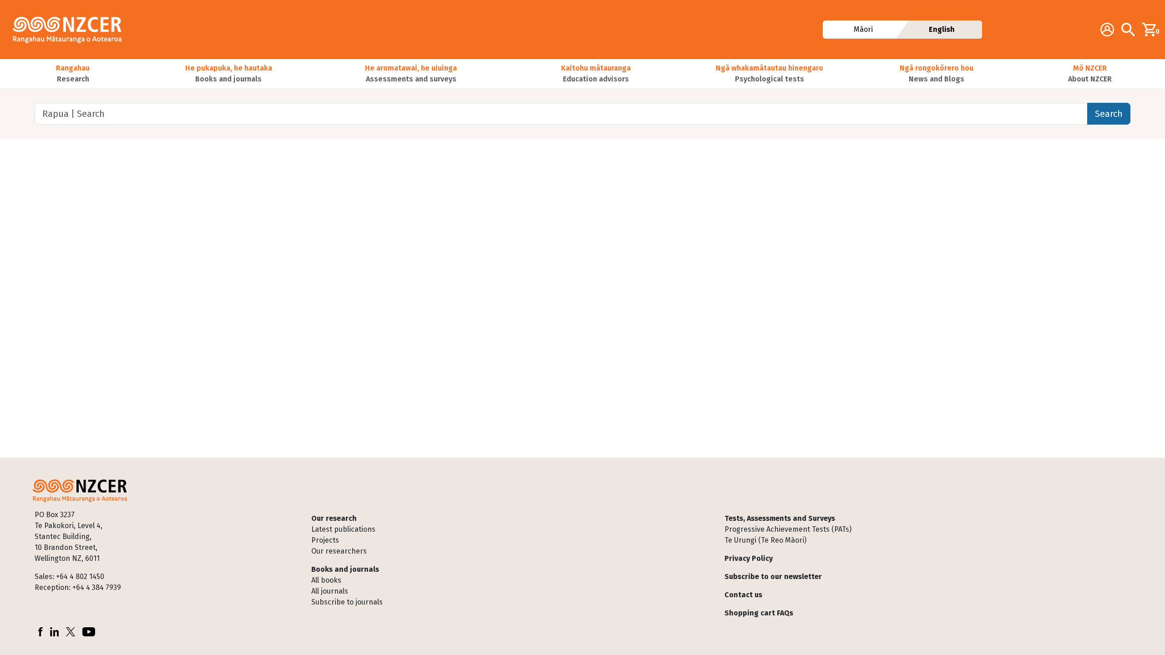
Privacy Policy (748, 558)
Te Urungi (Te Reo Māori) (765, 540)
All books (326, 580)
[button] (73, 73)
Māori (863, 29)
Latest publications (343, 529)
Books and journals (345, 569)
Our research (334, 518)
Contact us (743, 594)
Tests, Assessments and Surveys (779, 518)
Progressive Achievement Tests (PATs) (787, 529)
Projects (325, 540)
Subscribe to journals (347, 602)
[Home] (71, 29)
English (942, 29)
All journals (329, 591)
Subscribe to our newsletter (773, 576)
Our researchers (339, 551)
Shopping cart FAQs (758, 613)
